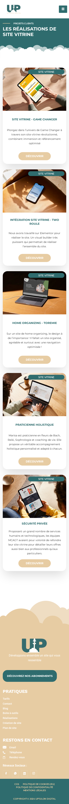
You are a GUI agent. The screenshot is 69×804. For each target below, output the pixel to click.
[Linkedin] (24, 773)
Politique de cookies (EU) (39, 784)
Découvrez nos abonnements (30, 676)
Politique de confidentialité (34, 787)
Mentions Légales (34, 790)
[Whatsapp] (15, 773)
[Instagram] (33, 773)
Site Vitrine (46, 71)
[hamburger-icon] (63, 9)
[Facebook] (6, 773)
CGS (16, 784)
